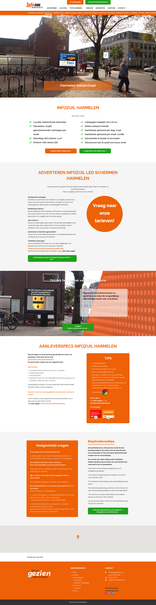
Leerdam (67, 13)
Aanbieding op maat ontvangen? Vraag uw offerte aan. (51, 258)
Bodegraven (32, 13)
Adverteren (52, 8)
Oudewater (119, 13)
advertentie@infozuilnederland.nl (41, 359)
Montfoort (103, 13)
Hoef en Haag (62, 14)
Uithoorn (141, 13)
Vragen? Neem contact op (60, 151)
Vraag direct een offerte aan (94, 151)
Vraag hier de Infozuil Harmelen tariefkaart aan (45, 248)
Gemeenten (100, 8)
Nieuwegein (111, 13)
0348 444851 (112, 577)
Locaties (63, 8)
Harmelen (57, 13)
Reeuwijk (127, 13)
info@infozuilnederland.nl (98, 2)
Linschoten (87, 13)
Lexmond (80, 13)
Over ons (111, 8)
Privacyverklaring (111, 588)
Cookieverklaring (111, 591)
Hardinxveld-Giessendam (48, 13)
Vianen (147, 13)
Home (74, 572)
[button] (11, 49)
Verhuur (89, 8)
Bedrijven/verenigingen (81, 583)
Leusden (73, 13)
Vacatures (77, 588)
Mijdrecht (94, 13)
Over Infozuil (76, 585)
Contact (122, 8)
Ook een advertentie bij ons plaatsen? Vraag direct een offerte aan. (107, 511)
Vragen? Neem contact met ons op (77, 327)
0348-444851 (97, 400)
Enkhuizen (40, 13)
